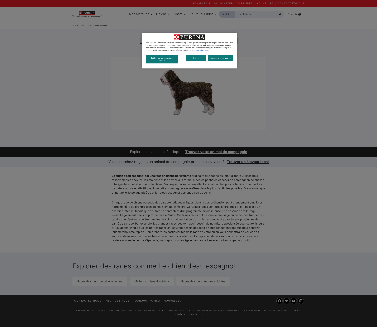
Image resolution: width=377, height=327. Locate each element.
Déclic (196, 58)
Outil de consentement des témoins (162, 59)
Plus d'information (202, 50)
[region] (189, 50)
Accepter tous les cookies (221, 58)
